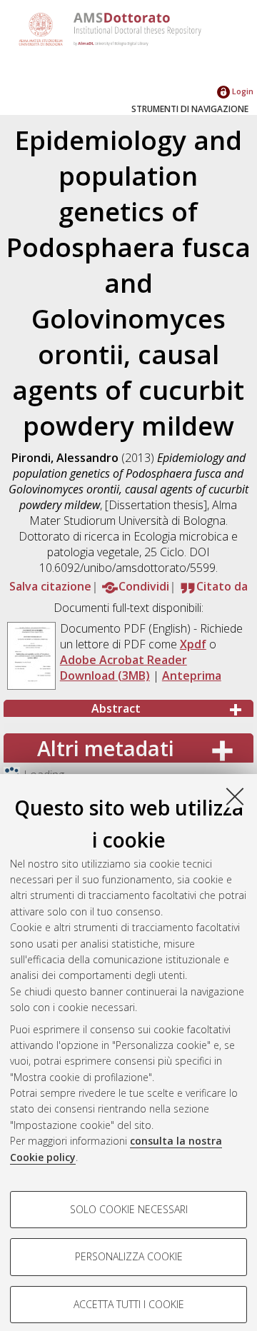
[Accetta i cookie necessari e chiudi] (234, 796)
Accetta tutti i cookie (129, 1304)
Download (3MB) (105, 675)
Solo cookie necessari (129, 1209)
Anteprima (191, 675)
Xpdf (193, 644)
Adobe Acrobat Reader (123, 660)
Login (241, 91)
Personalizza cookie (129, 1256)
